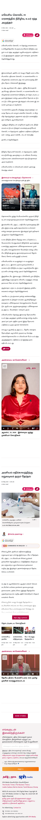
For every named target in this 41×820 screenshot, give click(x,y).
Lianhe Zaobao (7, 787)
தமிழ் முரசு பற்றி (8, 798)
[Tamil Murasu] (9, 777)
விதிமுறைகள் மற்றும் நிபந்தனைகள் (13, 755)
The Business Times (22, 785)
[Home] (26, 777)
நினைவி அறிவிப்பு (18, 803)
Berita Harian (17, 787)
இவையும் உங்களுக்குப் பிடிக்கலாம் (16, 177)
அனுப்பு (20, 769)
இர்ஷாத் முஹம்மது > (15, 534)
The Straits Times (8, 785)
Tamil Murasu (27, 787)
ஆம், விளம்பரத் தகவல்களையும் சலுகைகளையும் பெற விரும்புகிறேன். (20, 763)
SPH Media (32, 816)
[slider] (20, 426)
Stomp (35, 787)
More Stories (20, 716)
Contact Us (17, 807)
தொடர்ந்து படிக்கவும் (20, 618)
